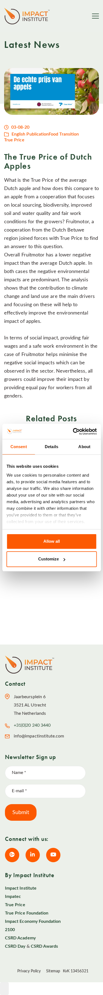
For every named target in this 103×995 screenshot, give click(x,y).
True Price (14, 140)
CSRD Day (15, 946)
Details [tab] (51, 446)
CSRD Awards (44, 946)
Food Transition (64, 134)
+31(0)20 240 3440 (32, 725)
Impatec (13, 896)
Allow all (51, 541)
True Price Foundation (26, 913)
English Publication (30, 134)
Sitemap (53, 971)
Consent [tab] (18, 446)
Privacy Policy (29, 971)
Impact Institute (21, 888)
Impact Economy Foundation (33, 921)
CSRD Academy (20, 938)
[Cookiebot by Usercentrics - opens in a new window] (73, 431)
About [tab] (84, 446)
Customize (48, 559)
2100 (10, 930)
